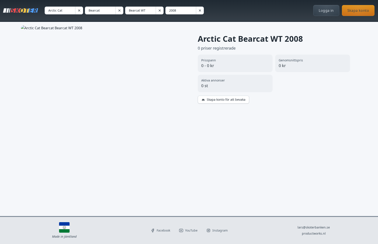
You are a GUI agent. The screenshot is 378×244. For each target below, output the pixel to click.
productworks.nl (314, 233)
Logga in (326, 10)
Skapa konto (358, 10)
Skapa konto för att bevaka (226, 99)
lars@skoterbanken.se (314, 227)
